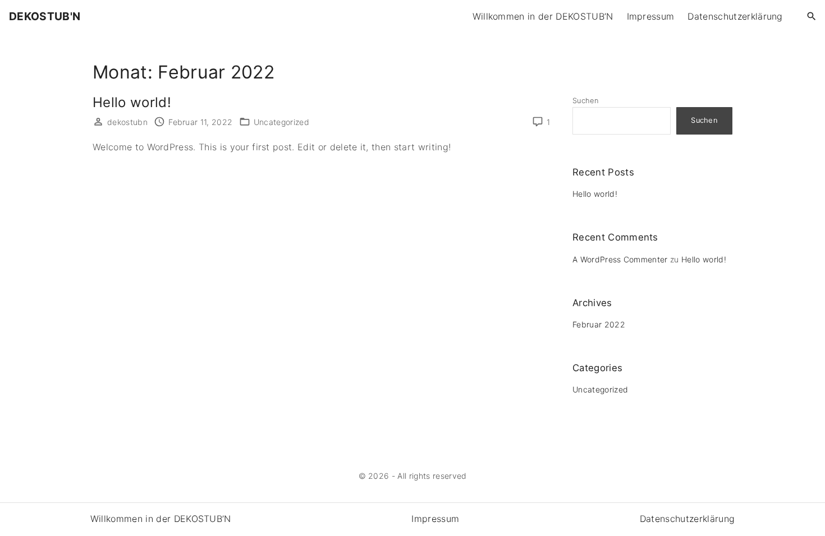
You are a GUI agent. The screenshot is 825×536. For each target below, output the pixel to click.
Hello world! (132, 102)
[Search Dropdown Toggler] (812, 16)
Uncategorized (281, 122)
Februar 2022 (598, 324)
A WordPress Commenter (620, 259)
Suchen (585, 100)
